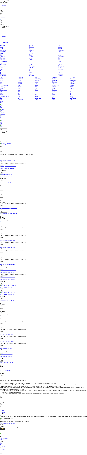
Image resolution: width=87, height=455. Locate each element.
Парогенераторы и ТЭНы (61, 56)
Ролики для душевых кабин (3, 90)
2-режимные (30, 58)
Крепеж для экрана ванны (73, 80)
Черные (53, 97)
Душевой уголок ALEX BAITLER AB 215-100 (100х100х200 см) (7, 272)
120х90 (1, 93)
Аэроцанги (59, 45)
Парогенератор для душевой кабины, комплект (5, 414)
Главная (1, 139)
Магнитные (1, 86)
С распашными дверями (36, 94)
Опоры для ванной (72, 78)
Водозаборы (1, 47)
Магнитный (71, 96)
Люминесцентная (60, 64)
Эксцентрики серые (2, 66)
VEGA (36, 89)
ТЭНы (59, 57)
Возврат (1, 443)
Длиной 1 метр (2, 97)
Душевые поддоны (19, 91)
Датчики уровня (60, 58)
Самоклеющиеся (2, 62)
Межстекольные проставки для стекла (4, 60)
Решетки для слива (20, 97)
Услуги (2, 7)
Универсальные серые (2, 65)
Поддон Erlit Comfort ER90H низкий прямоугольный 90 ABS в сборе (8, 215)
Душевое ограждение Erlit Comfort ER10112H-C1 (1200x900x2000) (8, 168)
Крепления (30, 70)
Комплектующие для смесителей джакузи (63, 49)
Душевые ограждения (1, 91)
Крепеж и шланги (31, 67)
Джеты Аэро (1, 80)
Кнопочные (1, 83)
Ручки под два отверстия (73, 98)
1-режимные (30, 57)
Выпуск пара (53, 88)
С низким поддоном (36, 95)
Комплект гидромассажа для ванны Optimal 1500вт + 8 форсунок (7, 423)
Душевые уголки (60, 72)
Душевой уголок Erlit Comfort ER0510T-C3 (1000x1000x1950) (7, 334)
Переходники (59, 51)
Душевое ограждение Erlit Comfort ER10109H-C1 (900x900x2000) (7, 240)
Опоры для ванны (60, 47)
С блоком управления (2, 58)
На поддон (30, 64)
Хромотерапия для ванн (3, 52)
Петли (30, 74)
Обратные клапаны (31, 53)
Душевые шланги (60, 62)
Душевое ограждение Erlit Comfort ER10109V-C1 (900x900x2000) (7, 247)
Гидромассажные (31, 56)
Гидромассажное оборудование (4, 438)
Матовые (71, 91)
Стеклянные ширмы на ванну (53, 95)
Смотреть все (1, 49)
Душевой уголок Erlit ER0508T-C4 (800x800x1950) (6, 356)
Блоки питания (2, 54)
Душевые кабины (4, 36)
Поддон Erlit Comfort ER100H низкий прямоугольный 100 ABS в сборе (8, 208)
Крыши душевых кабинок (55, 85)
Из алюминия (36, 99)
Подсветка (59, 63)
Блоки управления (31, 46)
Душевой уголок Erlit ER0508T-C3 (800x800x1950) (6, 348)
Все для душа (54, 89)
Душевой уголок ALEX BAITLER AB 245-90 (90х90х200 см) (7, 294)
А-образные (1, 88)
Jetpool (1, 55)
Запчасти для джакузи (2, 45)
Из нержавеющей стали (38, 98)
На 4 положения (31, 59)
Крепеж (53, 81)
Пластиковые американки (61, 54)
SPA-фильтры (30, 51)
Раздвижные (30, 72)
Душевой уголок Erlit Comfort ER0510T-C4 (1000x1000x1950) (7, 341)
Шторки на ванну (4, 412)
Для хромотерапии (60, 65)
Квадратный (19, 84)
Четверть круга (53, 93)
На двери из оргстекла (60, 74)
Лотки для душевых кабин (21, 99)
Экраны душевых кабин (61, 68)
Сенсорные (1, 57)
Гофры (36, 86)
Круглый (19, 85)
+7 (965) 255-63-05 (2, 9)
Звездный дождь (31, 45)
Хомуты (30, 69)
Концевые (19, 90)
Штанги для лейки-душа (73, 81)
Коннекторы (36, 97)
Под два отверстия (60, 75)
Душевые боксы (71, 93)
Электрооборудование (60, 69)
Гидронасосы (1, 48)
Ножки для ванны (60, 46)
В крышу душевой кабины (73, 83)
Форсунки (1, 70)
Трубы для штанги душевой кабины (4, 96)
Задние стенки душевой (32, 66)
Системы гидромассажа (3, 50)
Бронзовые (53, 98)
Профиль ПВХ (54, 99)
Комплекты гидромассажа (3, 51)
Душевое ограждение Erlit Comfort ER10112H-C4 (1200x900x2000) (8, 160)
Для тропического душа (61, 66)
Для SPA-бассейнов (31, 49)
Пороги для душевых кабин (3, 61)
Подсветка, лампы (37, 80)
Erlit (18, 93)
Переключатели (37, 84)
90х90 (1, 72)
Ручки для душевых (31, 75)
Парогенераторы (54, 86)
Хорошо (1, 453)
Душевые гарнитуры (60, 60)
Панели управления (31, 50)
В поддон (30, 54)
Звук (29, 48)
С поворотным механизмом (3, 68)
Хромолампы (1, 53)
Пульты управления (31, 47)
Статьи (2, 6)
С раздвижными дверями (36, 92)
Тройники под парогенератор (32, 68)
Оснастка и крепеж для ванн (73, 77)
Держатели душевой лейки (61, 52)
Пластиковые (1, 67)
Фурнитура (3, 43)
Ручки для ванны (60, 48)
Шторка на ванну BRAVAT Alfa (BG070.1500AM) (6, 176)
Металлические (60, 67)
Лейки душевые (60, 61)
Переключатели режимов (32, 60)
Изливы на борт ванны (61, 50)
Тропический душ (20, 83)
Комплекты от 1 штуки (3, 64)
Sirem (1, 82)
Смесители (1, 77)
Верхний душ (1, 69)
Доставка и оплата (4, 5)
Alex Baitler (19, 92)
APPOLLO (30, 63)
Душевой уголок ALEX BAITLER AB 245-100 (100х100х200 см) (7, 287)
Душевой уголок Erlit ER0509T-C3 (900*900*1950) (6, 364)
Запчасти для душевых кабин (5, 35)
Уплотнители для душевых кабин (4, 85)
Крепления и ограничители (3, 75)
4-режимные (36, 83)
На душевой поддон (31, 65)
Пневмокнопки (2, 46)
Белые (1, 98)
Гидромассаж (3, 41)
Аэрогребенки (31, 52)
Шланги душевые (54, 82)
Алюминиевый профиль (3, 74)
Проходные (30, 55)
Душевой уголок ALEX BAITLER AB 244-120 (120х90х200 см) (7, 279)
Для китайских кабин (2, 59)
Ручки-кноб (71, 97)
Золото (1, 99)
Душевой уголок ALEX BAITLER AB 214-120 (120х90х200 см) (7, 264)
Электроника (36, 77)
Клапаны (59, 59)
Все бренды (1, 101)
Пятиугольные (54, 91)
